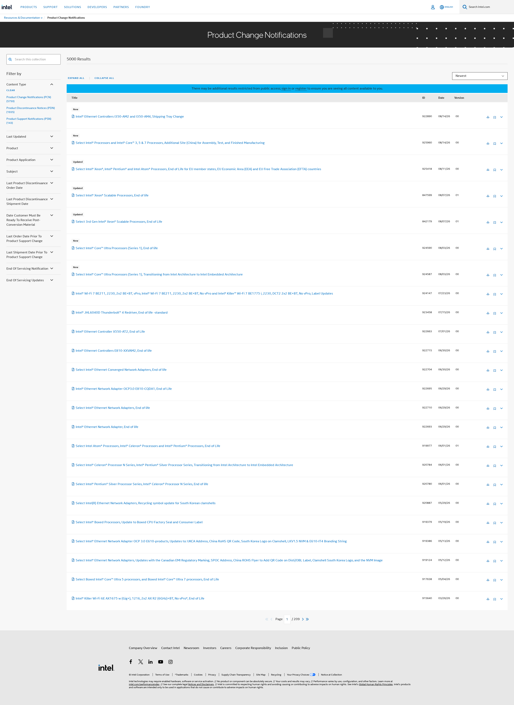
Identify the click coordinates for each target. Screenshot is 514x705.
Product (12, 148)
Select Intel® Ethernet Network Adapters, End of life (113, 408)
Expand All (76, 78)
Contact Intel (170, 648)
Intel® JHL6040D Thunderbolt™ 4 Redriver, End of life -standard (122, 313)
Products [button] (28, 7)
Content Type (16, 84)
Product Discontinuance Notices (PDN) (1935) (30, 110)
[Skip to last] (307, 619)
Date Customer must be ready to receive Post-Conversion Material (23, 220)
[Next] (303, 619)
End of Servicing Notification (27, 269)
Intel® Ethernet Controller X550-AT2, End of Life (110, 332)
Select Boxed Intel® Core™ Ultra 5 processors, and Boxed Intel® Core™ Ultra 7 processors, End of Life (147, 579)
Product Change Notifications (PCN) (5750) (28, 99)
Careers (225, 648)
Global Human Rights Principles (376, 684)
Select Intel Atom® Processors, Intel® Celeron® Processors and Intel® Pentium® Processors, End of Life (148, 446)
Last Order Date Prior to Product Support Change (24, 238)
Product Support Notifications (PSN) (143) (28, 121)
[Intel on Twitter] (140, 662)
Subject (12, 172)
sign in (286, 88)
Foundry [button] (142, 7)
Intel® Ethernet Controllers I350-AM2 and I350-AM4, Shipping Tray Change (130, 117)
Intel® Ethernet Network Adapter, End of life (107, 427)
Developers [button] (97, 7)
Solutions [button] (72, 7)
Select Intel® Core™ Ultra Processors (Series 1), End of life (117, 248)
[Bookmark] (494, 119)
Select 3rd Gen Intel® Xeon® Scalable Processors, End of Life (119, 222)
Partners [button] (121, 7)
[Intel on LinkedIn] (150, 662)
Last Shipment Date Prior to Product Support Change (26, 254)
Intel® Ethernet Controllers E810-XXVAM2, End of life (114, 351)
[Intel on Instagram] (170, 662)
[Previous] (272, 619)
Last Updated (16, 137)
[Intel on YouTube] (160, 662)
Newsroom (191, 648)
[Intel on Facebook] (130, 662)
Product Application (20, 160)
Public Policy (301, 648)
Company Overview (143, 648)
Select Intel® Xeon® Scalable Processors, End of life (112, 195)
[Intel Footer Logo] (106, 667)
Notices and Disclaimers (201, 684)
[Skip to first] (266, 619)
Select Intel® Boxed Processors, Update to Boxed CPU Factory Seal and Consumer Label (139, 522)
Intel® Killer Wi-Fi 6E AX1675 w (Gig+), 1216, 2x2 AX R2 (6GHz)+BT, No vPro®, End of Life (140, 598)
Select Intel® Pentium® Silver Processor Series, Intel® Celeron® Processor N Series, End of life (142, 484)
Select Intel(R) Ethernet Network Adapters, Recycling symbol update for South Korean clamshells (145, 503)
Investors (209, 648)
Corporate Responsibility (253, 648)
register (301, 88)
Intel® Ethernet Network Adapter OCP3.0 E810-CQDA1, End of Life (124, 389)
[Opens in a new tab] (488, 117)
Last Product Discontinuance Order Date (27, 185)
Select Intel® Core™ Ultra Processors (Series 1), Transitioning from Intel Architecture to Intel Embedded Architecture (159, 274)
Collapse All (104, 78)
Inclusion (281, 648)
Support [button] (50, 7)
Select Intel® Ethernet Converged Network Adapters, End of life (121, 370)
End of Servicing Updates (25, 280)
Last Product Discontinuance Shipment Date (27, 201)
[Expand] (501, 116)
